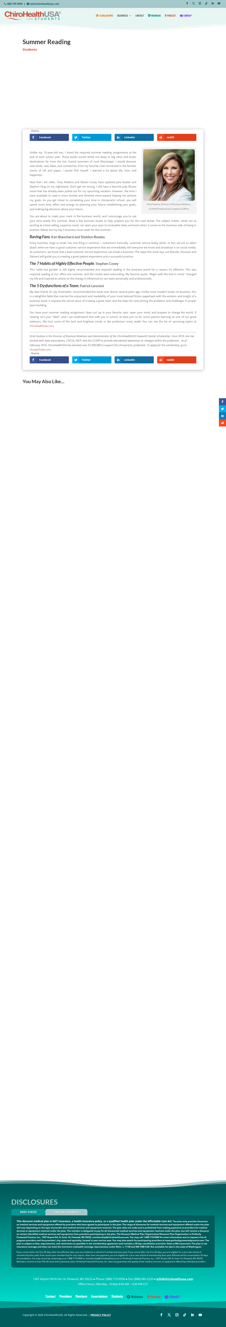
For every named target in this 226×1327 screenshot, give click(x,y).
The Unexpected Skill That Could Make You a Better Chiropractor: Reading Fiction (77, 1034)
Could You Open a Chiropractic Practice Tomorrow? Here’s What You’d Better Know (79, 510)
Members (81, 1296)
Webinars (156, 15)
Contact (139, 15)
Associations (99, 1296)
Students (30, 49)
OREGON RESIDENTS (66, 1212)
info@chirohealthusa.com (44, 3)
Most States (28, 1212)
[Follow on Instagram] (199, 3)
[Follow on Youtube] (218, 3)
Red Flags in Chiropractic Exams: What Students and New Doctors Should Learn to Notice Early (85, 772)
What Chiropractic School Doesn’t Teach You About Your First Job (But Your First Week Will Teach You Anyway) (96, 903)
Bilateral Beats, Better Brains (44, 1165)
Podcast (171, 15)
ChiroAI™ (187, 15)
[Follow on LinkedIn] (212, 3)
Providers (66, 1296)
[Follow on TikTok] (206, 3)
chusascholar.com (40, 349)
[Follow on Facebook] (187, 3)
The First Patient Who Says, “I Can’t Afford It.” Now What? (62, 641)
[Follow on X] (193, 3)
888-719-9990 (15, 3)
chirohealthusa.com (42, 326)
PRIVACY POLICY (101, 1315)
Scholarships (106, 15)
